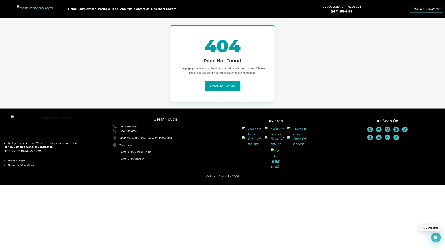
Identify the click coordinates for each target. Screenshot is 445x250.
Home (72, 9)
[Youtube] (379, 129)
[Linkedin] (370, 137)
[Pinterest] (396, 129)
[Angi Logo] (396, 137)
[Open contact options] (436, 237)
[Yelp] (387, 137)
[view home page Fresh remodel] (35, 9)
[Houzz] (379, 137)
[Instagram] (387, 129)
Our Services (87, 9)
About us (126, 9)
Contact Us (141, 9)
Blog (115, 9)
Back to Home (222, 86)
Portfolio (104, 9)
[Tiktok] (405, 129)
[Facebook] (370, 129)
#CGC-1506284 (31, 151)
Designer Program (163, 9)
